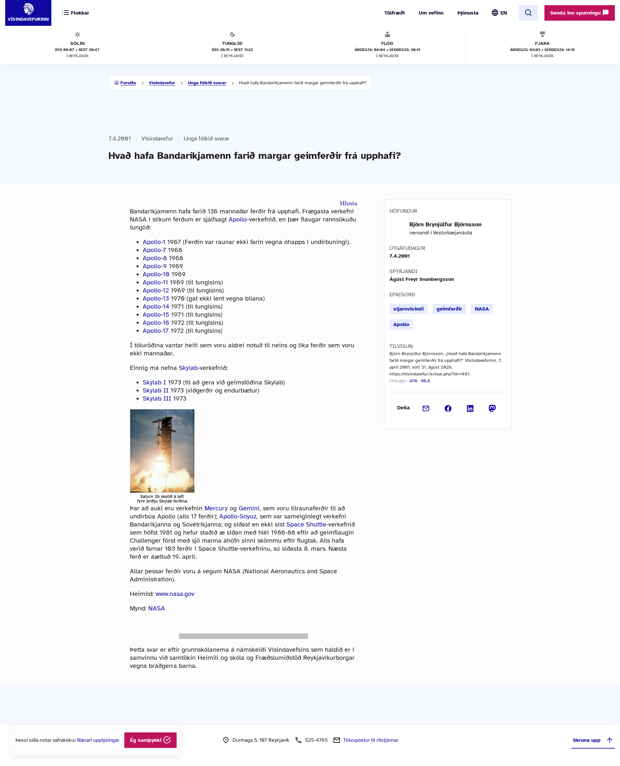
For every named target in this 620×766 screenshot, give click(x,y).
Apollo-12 (156, 290)
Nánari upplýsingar (98, 740)
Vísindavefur (162, 83)
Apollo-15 (156, 315)
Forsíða (128, 83)
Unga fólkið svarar (207, 83)
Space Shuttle (306, 524)
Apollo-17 (156, 331)
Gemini (249, 508)
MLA (425, 380)
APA (413, 380)
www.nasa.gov (175, 594)
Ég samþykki (146, 740)
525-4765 (316, 740)
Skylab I (154, 382)
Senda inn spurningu (576, 13)
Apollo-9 (155, 266)
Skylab (188, 368)
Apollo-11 (155, 282)
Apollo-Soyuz (237, 516)
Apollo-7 (154, 250)
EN (504, 13)
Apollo (238, 219)
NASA (156, 608)
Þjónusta (468, 13)
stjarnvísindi (408, 309)
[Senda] (426, 407)
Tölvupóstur (370, 740)
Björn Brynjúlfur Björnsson (445, 224)
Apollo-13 (156, 298)
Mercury (216, 508)
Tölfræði (394, 13)
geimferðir (449, 309)
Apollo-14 (156, 306)
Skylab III (157, 398)
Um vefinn (431, 13)
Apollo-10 (156, 274)
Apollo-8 (155, 258)
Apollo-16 (156, 323)
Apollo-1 (154, 242)
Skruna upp (587, 740)
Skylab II (156, 390)
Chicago (397, 380)
